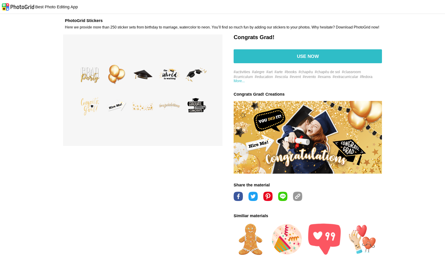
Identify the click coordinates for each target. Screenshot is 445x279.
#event (295, 77)
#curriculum (243, 77)
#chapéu (306, 72)
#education (264, 77)
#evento (309, 77)
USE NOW (308, 56)
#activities (242, 72)
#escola (281, 77)
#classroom (351, 72)
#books (291, 72)
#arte (278, 72)
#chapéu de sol (327, 72)
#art (269, 72)
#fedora (366, 77)
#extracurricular (345, 77)
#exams (324, 77)
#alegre (258, 72)
